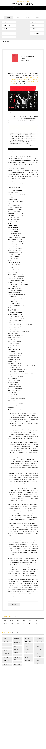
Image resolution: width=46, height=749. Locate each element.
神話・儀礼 (16, 662)
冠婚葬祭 (27, 646)
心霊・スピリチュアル (17, 658)
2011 (24, 626)
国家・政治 (34, 25)
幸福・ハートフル (28, 652)
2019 (11, 623)
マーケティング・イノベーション (37, 29)
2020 (5, 623)
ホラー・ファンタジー (39, 650)
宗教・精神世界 (17, 655)
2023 (24, 620)
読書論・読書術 (6, 22)
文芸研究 (37, 646)
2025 (11, 620)
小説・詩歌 (38, 643)
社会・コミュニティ (7, 25)
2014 (5, 626)
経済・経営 (6, 28)
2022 (30, 620)
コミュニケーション (35, 33)
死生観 (26, 657)
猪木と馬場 (13, 81)
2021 (36, 620)
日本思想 (16, 652)
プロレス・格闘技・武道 (30, 56)
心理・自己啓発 (6, 37)
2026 (5, 620)
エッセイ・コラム (39, 641)
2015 (36, 623)
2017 (24, 623)
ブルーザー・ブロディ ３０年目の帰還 (19, 79)
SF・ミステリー (38, 653)
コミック (37, 663)
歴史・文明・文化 (28, 641)
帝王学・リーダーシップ (17, 643)
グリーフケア (27, 654)
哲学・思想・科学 (17, 649)
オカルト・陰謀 (38, 656)
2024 (18, 620)
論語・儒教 (16, 646)
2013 (11, 626)
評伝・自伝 (27, 643)
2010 (30, 626)
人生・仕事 (27, 638)
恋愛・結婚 (27, 649)
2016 (30, 623)
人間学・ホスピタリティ (17, 639)
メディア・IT (6, 33)
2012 (18, 626)
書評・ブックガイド (35, 22)
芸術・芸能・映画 (39, 638)
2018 (18, 623)
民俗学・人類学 (17, 664)
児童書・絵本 (27, 660)
